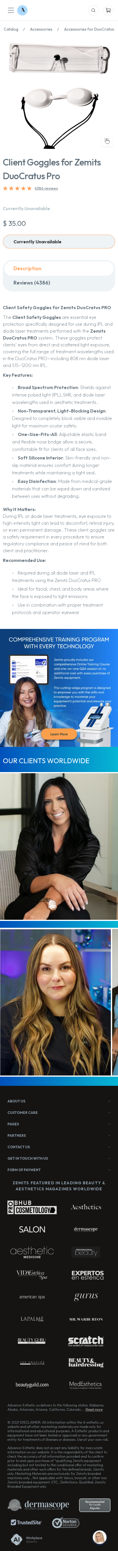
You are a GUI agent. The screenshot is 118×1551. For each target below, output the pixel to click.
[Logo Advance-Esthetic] (22, 10)
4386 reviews (46, 188)
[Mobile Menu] (11, 10)
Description (27, 268)
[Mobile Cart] (108, 10)
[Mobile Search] (93, 10)
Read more (94, 1409)
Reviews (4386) (31, 282)
